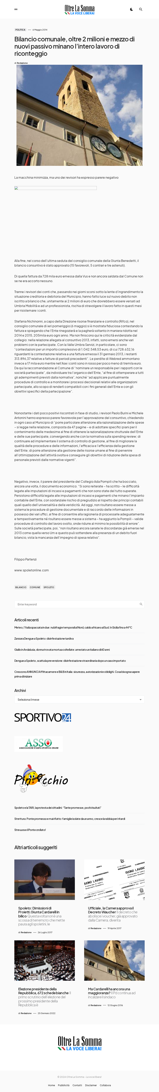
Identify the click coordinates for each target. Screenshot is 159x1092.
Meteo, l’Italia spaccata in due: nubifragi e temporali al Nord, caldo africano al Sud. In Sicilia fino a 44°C (73, 627)
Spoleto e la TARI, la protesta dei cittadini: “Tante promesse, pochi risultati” (57, 807)
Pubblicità (63, 1085)
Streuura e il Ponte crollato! (30, 829)
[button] (16, 9)
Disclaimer (91, 1085)
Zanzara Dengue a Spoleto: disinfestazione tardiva (43, 638)
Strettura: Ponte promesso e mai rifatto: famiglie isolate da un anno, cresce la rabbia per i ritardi (69, 818)
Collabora (105, 1085)
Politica (20, 30)
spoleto (49, 587)
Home (51, 1085)
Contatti (77, 1085)
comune (35, 587)
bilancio (20, 587)
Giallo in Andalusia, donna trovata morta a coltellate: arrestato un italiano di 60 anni (62, 649)
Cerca (141, 604)
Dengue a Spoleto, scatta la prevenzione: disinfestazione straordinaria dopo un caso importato (70, 660)
